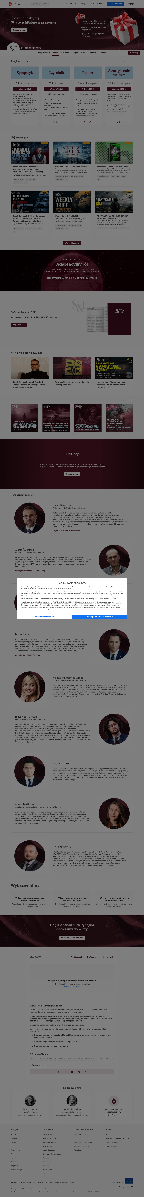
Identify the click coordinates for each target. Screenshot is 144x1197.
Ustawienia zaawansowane (44, 617)
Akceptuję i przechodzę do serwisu (99, 617)
